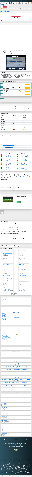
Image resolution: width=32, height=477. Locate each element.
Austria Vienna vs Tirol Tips (5, 412)
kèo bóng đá (21, 464)
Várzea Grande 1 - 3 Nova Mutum (23, 254)
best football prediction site (23, 457)
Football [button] (8, 0)
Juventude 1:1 (8, 161)
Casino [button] (19, 0)
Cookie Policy (13, 446)
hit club (9, 465)
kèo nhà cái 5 (17, 467)
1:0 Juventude (24, 168)
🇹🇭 (27, 442)
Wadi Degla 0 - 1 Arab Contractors (24, 272)
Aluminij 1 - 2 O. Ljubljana (22, 286)
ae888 (15, 456)
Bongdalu (9, 458)
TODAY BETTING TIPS (16, 312)
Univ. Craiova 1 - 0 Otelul (6, 286)
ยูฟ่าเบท (5, 468)
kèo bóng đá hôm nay (14, 461)
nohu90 (12, 456)
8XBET (11, 457)
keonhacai (8, 461)
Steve (6, 211)
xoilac (15, 470)
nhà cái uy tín (24, 467)
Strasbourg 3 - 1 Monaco (22, 275)
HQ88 (15, 453)
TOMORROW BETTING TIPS (16, 317)
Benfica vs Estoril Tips (4, 407)
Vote (14, 20)
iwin (7, 459)
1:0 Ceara (24, 166)
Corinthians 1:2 (8, 154)
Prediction (11, 20)
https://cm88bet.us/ (20, 454)
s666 (13, 451)
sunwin (8, 452)
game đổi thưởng (20, 460)
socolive (29, 460)
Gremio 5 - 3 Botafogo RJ (22, 257)
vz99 (17, 456)
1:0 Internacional (8, 166)
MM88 (2, 453)
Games (22, 20)
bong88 (28, 464)
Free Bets (25, 20)
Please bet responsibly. (23, 443)
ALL (1, 20)
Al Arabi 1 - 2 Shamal (6, 283)
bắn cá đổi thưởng (14, 458)
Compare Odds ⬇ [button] (27, 84)
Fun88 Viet (5, 464)
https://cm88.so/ (25, 453)
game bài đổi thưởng (16, 463)
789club (17, 452)
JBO (29, 463)
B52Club (5, 460)
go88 (28, 458)
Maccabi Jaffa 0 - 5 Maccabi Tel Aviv (7, 279)
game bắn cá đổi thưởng (13, 460)
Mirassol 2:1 (24, 169)
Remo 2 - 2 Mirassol (22, 261)
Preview (4, 20)
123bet (19, 456)
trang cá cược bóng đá (22, 459)
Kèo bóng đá (24, 466)
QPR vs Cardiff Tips (4, 399)
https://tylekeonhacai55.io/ (25, 471)
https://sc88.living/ (16, 455)
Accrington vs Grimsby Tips (5, 433)
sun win (29, 468)
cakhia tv (9, 470)
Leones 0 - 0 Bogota (22, 264)
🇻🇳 (28, 442)
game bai (15, 466)
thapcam (19, 465)
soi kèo (24, 460)
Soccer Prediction (10, 442)
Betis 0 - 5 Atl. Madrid (22, 289)
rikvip (9, 459)
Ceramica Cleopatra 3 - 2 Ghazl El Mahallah (23, 268)
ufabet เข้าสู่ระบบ (9, 468)
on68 (29, 455)
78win (8, 454)
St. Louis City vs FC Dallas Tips (5, 394)
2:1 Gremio (24, 154)
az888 (25, 456)
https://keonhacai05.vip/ (4, 472)
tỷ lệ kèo (5, 461)
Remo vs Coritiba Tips (4, 416)
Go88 (27, 459)
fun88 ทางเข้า (27, 451)
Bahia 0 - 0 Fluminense (6, 257)
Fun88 (2, 464)
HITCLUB (11, 452)
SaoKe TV (25, 464)
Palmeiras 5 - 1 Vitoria (6, 261)
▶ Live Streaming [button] (8, 199)
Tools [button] (22, 0)
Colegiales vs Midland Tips (4, 420)
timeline (14, 180)
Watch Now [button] (18, 202)
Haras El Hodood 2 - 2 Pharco (7, 272)
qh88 (28, 457)
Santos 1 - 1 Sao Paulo (6, 264)
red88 (21, 465)
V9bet (14, 465)
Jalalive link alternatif (25, 455)
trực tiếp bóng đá (7, 469)
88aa (15, 451)
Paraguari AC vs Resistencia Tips (5, 429)
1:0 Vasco (8, 162)
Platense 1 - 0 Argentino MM (23, 250)
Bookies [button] (25, 0)
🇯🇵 (26, 442)
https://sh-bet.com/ (4, 454)
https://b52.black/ (13, 459)
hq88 (29, 467)
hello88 (28, 456)
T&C (9, 446)
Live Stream (28, 20)
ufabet (27, 463)
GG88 (10, 455)
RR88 (4, 456)
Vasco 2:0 (24, 167)
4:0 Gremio (8, 167)
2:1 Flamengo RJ (24, 155)
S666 (21, 451)
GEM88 (17, 459)
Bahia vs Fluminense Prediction (5, 11)
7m (7, 458)
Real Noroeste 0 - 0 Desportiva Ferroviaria (7, 254)
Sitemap (22, 446)
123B (28, 472)
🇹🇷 (22, 442)
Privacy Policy (18, 446)
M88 (3, 466)
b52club (8, 460)
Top (29, 470)
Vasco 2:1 (24, 158)
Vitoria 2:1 (8, 168)
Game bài (4, 459)
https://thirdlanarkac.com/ (26, 452)
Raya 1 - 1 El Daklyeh (6, 268)
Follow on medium (16, 217)
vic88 (24, 465)
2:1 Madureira (24, 158)
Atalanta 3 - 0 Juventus (22, 279)
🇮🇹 (19, 442)
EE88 (20, 453)
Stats (16, 20)
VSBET (14, 469)
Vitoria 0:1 (8, 155)
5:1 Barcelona (8, 156)
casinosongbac (10, 451)
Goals (19, 20)
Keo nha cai (24, 463)
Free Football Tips (5, 442)
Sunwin (2, 460)
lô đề (26, 460)
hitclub (2, 461)
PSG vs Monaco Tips (4, 403)
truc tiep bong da (20, 470)
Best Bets (8, 20)
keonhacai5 (26, 465)
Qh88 (19, 451)
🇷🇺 (24, 442)
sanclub (22, 456)
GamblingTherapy (22, 448)
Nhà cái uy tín (12, 453)
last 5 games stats (22, 176)
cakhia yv (20, 452)
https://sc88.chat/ (5, 455)
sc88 (12, 455)
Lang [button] (29, 0)
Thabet (20, 467)
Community (15, 0)
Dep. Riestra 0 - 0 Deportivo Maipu (8, 250)
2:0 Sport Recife (8, 160)
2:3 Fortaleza (8, 162)
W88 (18, 466)
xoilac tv (11, 469)
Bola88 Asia (25, 472)
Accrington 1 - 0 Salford (6, 275)
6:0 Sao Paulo (24, 161)
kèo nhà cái (14, 452)
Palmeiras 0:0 (24, 162)
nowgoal (6, 465)
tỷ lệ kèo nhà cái (12, 462)
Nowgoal (5, 458)
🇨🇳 (23, 442)
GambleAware (17, 448)
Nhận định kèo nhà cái (20, 472)
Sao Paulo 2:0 (8, 166)
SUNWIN (8, 457)
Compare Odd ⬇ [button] (27, 91)
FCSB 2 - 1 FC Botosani (22, 283)
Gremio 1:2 (24, 160)
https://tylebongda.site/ (12, 472)
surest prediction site (16, 457)
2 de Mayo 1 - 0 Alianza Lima (7, 289)
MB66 (15, 454)
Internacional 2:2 (8, 163)
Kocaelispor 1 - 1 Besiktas (14, 292)
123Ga (5, 452)
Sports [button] (12, 0)
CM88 (30, 453)
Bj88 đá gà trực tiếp (4, 451)
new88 (21, 455)
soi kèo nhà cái (7, 462)
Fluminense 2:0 (8, 159)
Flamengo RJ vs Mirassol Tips (5, 424)
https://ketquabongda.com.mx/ (6, 467)
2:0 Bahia (24, 159)
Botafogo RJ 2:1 (8, 170)
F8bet (11, 454)
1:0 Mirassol (24, 164)
